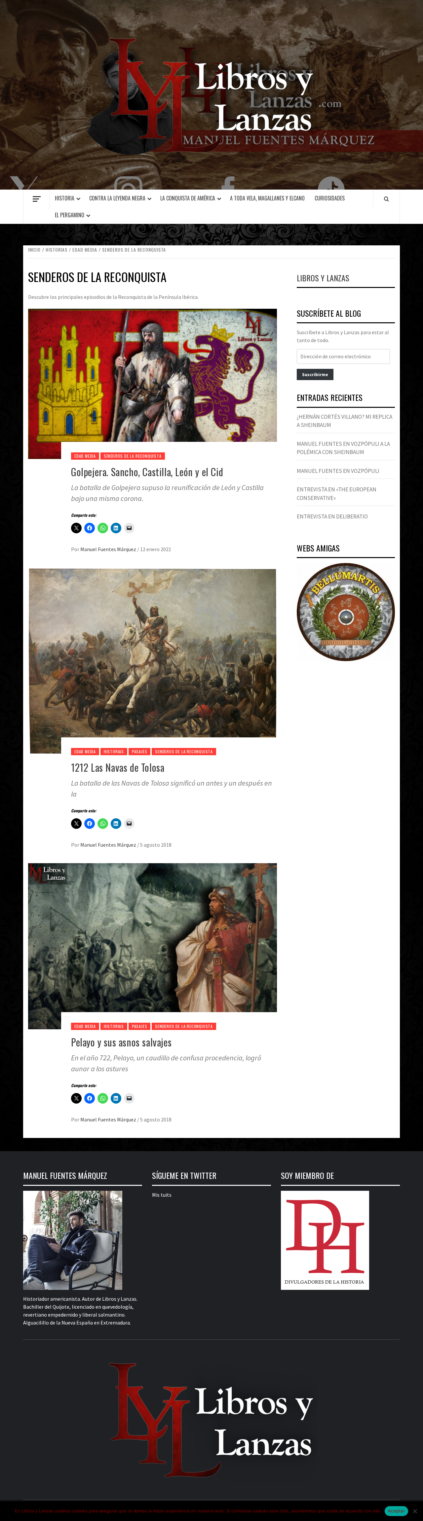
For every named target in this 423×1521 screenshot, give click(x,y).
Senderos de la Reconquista (133, 456)
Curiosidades (330, 198)
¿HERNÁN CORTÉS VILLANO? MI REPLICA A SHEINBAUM (344, 421)
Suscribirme (315, 374)
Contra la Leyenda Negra (117, 198)
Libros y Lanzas (323, 278)
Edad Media (85, 456)
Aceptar (396, 1510)
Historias (114, 751)
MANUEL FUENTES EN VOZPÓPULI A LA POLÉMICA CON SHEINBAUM (343, 448)
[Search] (386, 199)
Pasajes (139, 751)
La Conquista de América (187, 198)
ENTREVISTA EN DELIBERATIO (332, 516)
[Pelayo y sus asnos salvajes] (152, 945)
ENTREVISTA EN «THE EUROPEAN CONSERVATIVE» (336, 494)
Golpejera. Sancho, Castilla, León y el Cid (147, 471)
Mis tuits (162, 1194)
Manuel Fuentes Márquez (108, 549)
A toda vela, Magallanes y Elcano (267, 198)
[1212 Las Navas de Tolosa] (152, 660)
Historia (64, 198)
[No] (414, 1511)
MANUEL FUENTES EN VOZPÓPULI (338, 471)
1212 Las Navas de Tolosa (117, 767)
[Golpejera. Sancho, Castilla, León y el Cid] (152, 383)
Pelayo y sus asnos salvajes (121, 1042)
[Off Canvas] (36, 199)
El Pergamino (69, 215)
